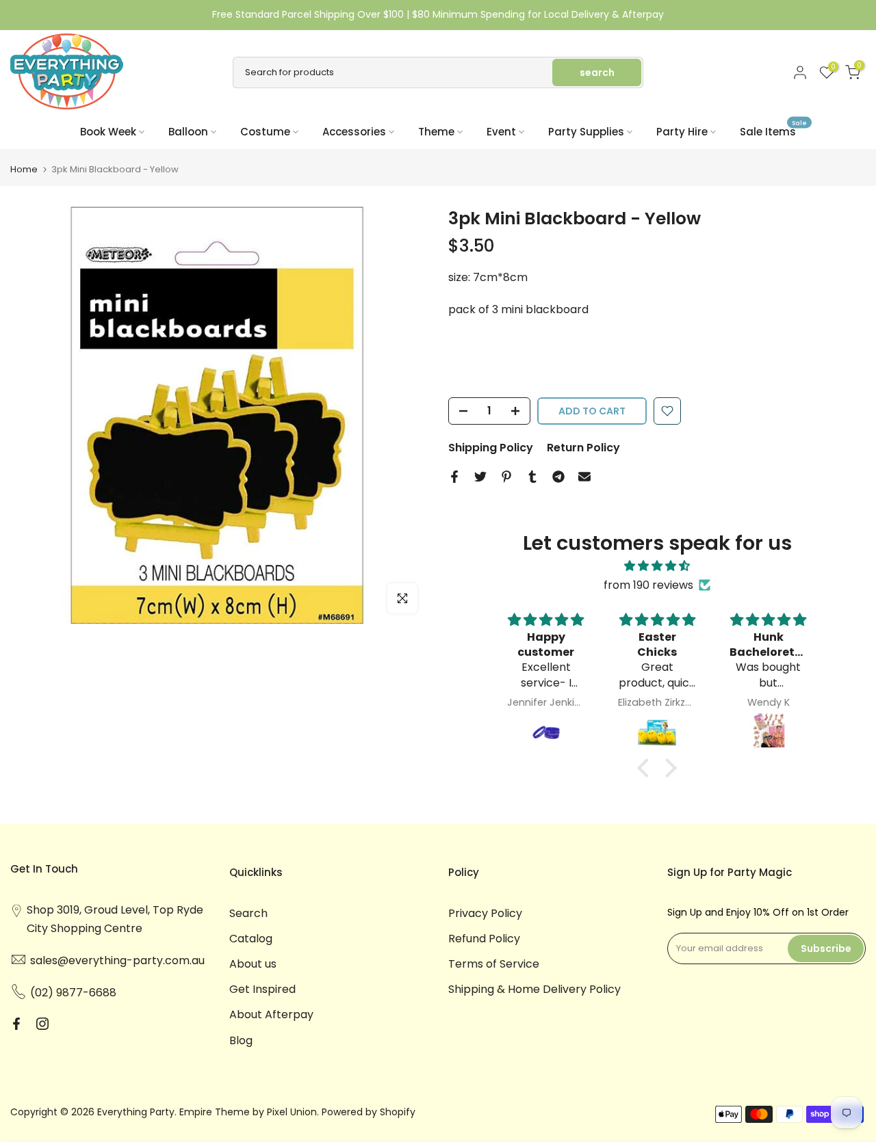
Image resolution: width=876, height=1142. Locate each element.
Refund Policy (484, 938)
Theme (436, 131)
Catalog (250, 938)
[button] (646, 768)
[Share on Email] (584, 476)
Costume (265, 131)
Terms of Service (493, 964)
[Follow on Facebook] (16, 1023)
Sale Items (773, 131)
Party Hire (682, 131)
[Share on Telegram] (558, 476)
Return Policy (583, 447)
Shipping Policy (490, 447)
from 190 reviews (648, 585)
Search (248, 913)
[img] (657, 566)
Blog (241, 1040)
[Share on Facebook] (454, 476)
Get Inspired (262, 989)
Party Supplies (586, 131)
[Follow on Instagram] (42, 1023)
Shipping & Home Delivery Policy (534, 989)
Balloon (188, 131)
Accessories (354, 131)
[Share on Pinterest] (506, 476)
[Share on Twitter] (480, 476)
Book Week (108, 131)
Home (24, 169)
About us (252, 964)
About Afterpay (271, 1014)
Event (501, 131)
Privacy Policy (485, 913)
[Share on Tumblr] (532, 476)
